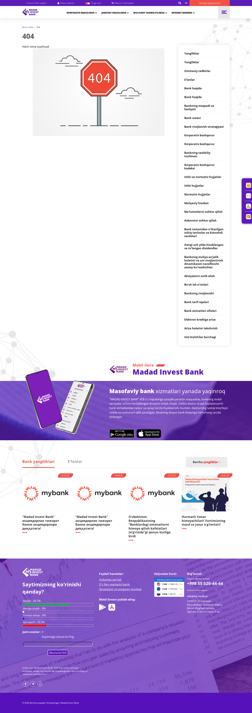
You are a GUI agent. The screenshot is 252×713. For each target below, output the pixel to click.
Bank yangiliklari (38, 461)
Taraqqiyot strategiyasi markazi (120, 589)
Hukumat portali (110, 580)
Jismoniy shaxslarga (113, 12)
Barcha (205, 462)
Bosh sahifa (27, 27)
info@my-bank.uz (197, 596)
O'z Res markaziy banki (114, 584)
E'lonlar (75, 461)
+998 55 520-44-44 (205, 583)
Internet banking (182, 12)
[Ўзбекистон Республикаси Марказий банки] (169, 587)
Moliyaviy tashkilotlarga (149, 12)
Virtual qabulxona (209, 3)
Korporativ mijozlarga (80, 12)
